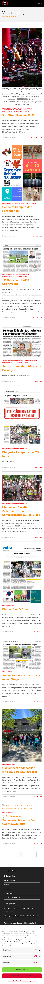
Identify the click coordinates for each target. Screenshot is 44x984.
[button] (40, 927)
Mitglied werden (9, 880)
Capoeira (16, 203)
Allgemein (6, 108)
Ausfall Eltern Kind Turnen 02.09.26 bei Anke (20, 909)
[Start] (3, 16)
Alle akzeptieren (22, 970)
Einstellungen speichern (22, 976)
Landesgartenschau (20, 274)
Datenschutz (24, 981)
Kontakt (6, 884)
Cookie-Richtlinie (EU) (12, 897)
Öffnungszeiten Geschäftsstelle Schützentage (20, 916)
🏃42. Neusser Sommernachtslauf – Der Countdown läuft (18, 820)
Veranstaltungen (11, 16)
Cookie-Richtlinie (13, 981)
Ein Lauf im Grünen (15, 609)
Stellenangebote (10, 876)
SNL (26, 448)
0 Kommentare (9, 137)
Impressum (32, 981)
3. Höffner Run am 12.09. (18, 115)
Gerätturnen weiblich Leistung (25, 361)
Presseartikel (8, 276)
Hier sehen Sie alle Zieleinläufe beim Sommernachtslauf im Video (21, 511)
